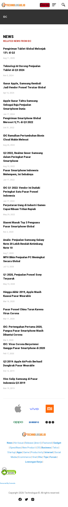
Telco (55, 447)
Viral (34, 457)
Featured (47, 443)
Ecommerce (24, 457)
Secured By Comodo (7, 483)
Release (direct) (33, 443)
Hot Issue (19, 443)
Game (26, 452)
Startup (11, 452)
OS (38, 447)
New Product (29, 447)
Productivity (37, 452)
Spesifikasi (15, 447)
